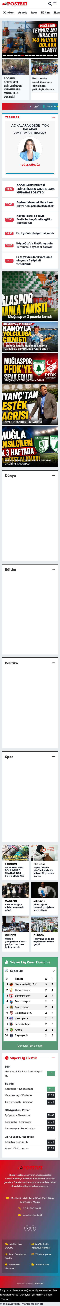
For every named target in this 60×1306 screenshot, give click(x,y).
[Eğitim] (53, 569)
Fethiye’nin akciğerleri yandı (35, 233)
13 (48, 55)
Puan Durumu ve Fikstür (15, 1256)
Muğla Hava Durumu (13, 1246)
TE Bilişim (38, 1283)
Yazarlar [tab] (12, 117)
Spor (34, 12)
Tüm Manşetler (43, 1254)
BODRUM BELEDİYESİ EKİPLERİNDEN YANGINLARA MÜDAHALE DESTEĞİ (35, 189)
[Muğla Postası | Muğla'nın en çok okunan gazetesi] (14, 4)
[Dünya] (53, 475)
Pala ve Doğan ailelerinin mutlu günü (14, 907)
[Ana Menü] (54, 4)
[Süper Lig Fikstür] (53, 1058)
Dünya (10, 476)
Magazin (11, 901)
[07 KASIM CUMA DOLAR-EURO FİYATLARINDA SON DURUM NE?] (15, 853)
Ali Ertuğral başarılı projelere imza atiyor (44, 907)
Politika (11, 663)
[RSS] (33, 1228)
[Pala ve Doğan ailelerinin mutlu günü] (15, 890)
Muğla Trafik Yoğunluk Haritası (41, 1246)
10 (37, 55)
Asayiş (22, 12)
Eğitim (45, 12)
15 (55, 55)
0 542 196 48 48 (32, 1208)
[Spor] (53, 756)
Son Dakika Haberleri (12, 1266)
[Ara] (50, 4)
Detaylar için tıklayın (30, 1045)
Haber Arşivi (42, 1264)
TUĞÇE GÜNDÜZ (30, 165)
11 (41, 55)
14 (51, 55)
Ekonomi (11, 864)
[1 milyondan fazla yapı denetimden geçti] (44, 924)
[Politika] (53, 663)
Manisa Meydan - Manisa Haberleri (21, 1304)
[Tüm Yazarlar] (53, 117)
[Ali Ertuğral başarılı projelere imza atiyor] (44, 890)
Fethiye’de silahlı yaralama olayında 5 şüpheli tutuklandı (34, 261)
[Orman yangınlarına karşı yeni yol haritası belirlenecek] (15, 924)
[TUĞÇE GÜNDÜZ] (30, 148)
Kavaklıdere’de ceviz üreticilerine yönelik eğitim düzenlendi (34, 219)
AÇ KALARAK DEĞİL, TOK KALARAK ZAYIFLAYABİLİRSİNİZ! (30, 129)
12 (44, 55)
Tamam (5, 1299)
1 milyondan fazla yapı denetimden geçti (44, 942)
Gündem (8, 12)
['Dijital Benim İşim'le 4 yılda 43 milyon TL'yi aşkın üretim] (44, 853)
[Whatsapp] (27, 1228)
